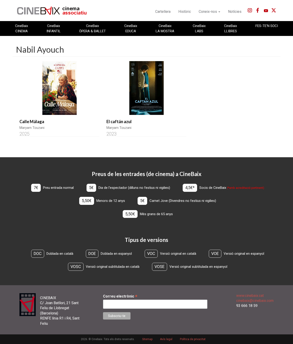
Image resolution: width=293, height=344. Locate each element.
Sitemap (147, 339)
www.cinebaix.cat (250, 295)
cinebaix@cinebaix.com (255, 300)
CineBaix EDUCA (130, 28)
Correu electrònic (120, 296)
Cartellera (163, 11)
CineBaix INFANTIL (53, 28)
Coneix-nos (208, 11)
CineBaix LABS (199, 28)
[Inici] (54, 10)
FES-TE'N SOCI (266, 26)
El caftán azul (119, 121)
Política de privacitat (193, 339)
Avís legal (166, 339)
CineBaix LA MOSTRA (165, 28)
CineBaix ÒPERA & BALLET (92, 28)
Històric (184, 11)
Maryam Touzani (31, 128)
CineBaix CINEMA (21, 28)
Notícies (234, 11)
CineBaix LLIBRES (230, 28)
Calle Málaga (31, 121)
